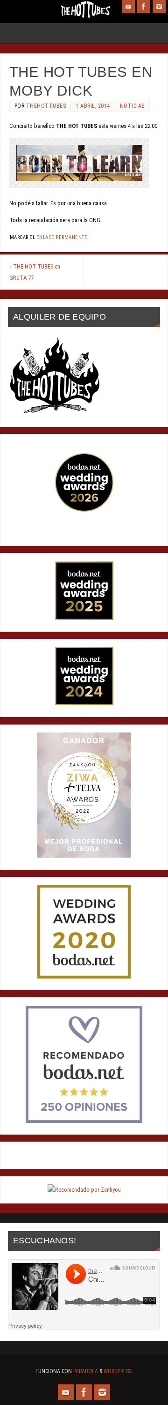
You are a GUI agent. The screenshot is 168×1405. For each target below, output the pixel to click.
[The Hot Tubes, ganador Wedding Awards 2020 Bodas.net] (84, 976)
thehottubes (46, 106)
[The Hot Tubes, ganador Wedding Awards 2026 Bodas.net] (84, 509)
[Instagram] (159, 6)
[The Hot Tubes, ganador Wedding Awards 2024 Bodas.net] (84, 703)
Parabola (85, 1371)
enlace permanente (62, 237)
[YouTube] (128, 6)
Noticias (132, 106)
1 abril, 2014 (93, 106)
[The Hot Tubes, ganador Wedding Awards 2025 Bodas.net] (84, 617)
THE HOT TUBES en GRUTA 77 (34, 272)
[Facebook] (143, 6)
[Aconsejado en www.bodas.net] (84, 1120)
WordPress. (118, 1371)
